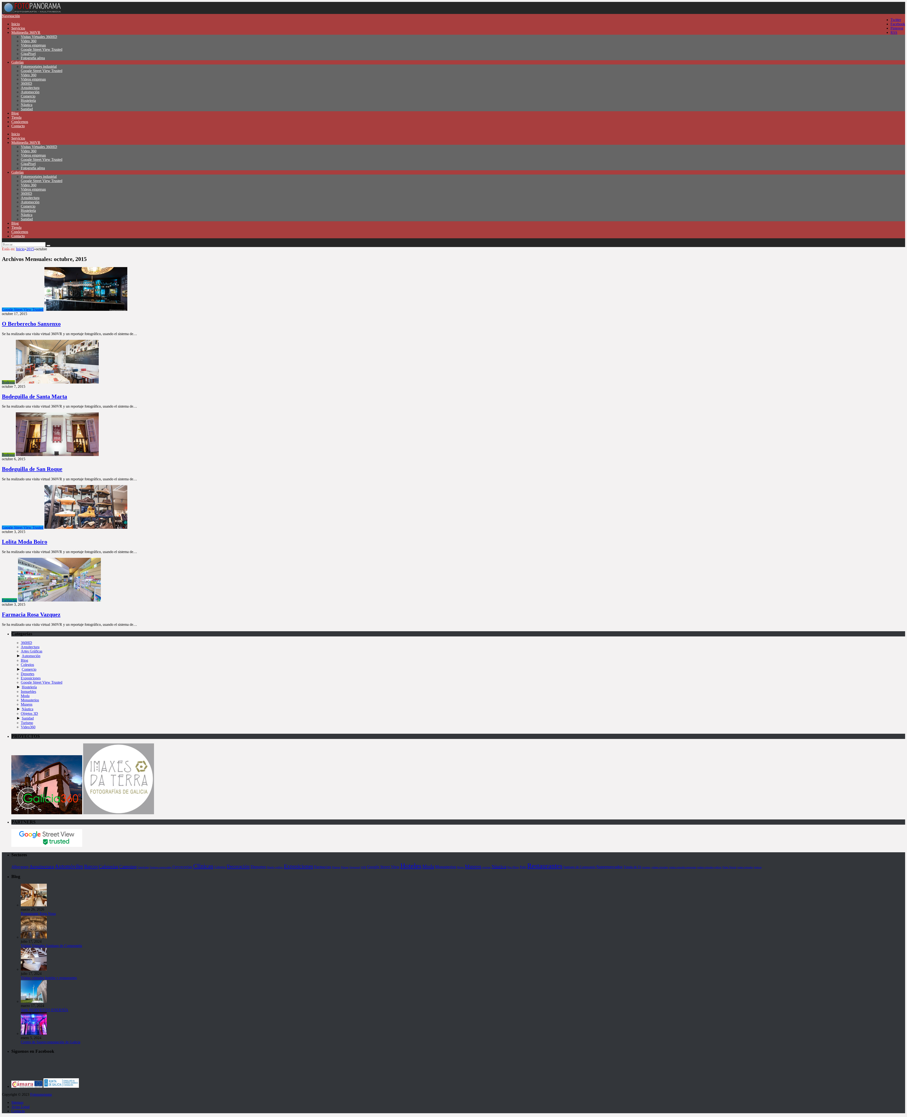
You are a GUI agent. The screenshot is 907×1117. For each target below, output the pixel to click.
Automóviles (69, 866)
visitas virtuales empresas (682, 867)
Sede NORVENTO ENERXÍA (44, 1010)
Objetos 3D (29, 714)
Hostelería (28, 100)
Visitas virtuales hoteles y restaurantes (49, 978)
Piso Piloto (513, 867)
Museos (26, 704)
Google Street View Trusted (41, 49)
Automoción (30, 92)
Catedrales (143, 867)
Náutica (26, 105)
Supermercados (609, 866)
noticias (486, 867)
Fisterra (336, 867)
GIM (363, 867)
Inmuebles (28, 692)
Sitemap (17, 1102)
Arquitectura (30, 88)
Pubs (523, 867)
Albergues (20, 867)
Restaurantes (544, 866)
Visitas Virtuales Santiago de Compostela (51, 946)
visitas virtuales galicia (709, 867)
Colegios (27, 665)
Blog (15, 113)
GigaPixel (28, 54)
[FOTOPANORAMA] (32, 12)
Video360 (28, 727)
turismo (646, 867)
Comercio (28, 96)
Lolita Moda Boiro (24, 542)
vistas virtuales (745, 867)
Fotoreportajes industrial (39, 66)
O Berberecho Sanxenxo (31, 324)
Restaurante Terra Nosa (38, 914)
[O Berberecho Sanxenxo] (85, 309)
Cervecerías (182, 867)
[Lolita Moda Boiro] (85, 527)
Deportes (27, 674)
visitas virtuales (659, 867)
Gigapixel (354, 867)
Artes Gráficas (31, 651)
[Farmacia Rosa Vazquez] (59, 600)
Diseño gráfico (275, 867)
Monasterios (30, 700)
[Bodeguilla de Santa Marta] (57, 382)
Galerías (17, 62)
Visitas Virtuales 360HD (39, 37)
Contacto (18, 126)
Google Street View (383, 867)
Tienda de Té (632, 867)
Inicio (15, 24)
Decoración (238, 866)
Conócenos (19, 122)
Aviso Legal (20, 1107)
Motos (460, 867)
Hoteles (410, 866)
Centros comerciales (160, 867)
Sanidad (27, 109)
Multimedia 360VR (25, 32)
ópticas (758, 867)
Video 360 (28, 41)
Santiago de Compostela (579, 867)
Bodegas (8, 382)
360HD (26, 83)
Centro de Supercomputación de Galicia (50, 1042)
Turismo (27, 723)
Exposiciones (31, 678)
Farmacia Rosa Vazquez (31, 614)
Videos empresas (33, 45)
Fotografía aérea (33, 58)
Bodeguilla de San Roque (32, 469)
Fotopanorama (41, 1094)
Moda (25, 696)
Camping (128, 866)
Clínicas (203, 866)
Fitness (344, 867)
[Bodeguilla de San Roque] (57, 455)
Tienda (16, 117)
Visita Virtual (729, 867)
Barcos (91, 866)
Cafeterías (108, 866)
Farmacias (9, 600)
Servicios (18, 28)
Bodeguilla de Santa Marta (34, 396)
